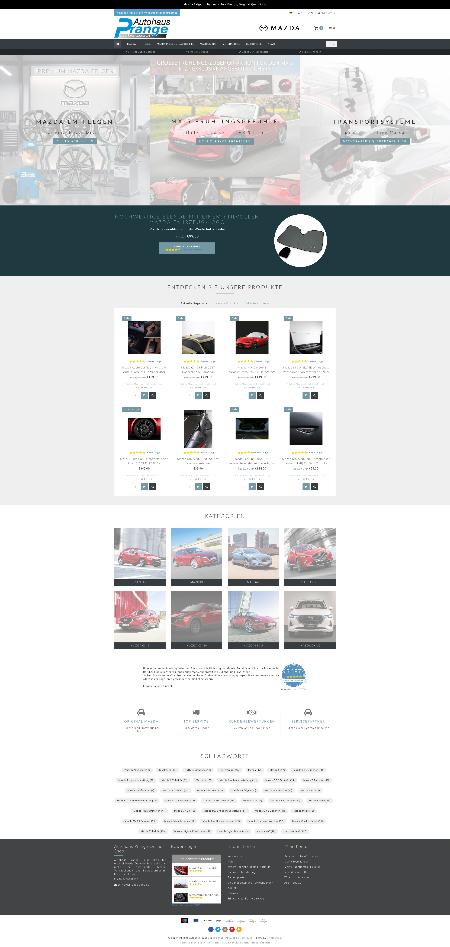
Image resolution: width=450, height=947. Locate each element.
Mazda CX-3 (310, 790)
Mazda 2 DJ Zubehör (308, 770)
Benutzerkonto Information (301, 856)
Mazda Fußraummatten (150, 811)
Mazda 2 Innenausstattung (135, 780)
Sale (148, 44)
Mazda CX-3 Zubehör (180, 800)
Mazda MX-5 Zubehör (270, 811)
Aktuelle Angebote (194, 303)
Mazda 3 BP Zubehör (280, 780)
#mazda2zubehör (137, 770)
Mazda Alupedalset (278, 790)
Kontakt (232, 888)
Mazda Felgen (319, 800)
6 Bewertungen (261, 452)
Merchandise (231, 44)
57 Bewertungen (261, 361)
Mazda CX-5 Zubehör (285, 800)
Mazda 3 (203, 780)
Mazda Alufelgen (244, 790)
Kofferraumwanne (198, 770)
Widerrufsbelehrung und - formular (250, 866)
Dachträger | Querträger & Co (375, 141)
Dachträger (167, 770)
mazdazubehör (295, 831)
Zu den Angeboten (75, 141)
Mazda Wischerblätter (307, 821)
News (271, 44)
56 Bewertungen (207, 452)
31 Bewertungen (315, 361)
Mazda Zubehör (153, 831)
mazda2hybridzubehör (234, 831)
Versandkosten (144, 387)
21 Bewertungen (153, 361)
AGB (230, 861)
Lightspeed (246, 938)
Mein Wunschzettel (296, 872)
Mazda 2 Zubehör (174, 780)
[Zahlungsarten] (184, 920)
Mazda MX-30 (184, 811)
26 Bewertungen (207, 361)
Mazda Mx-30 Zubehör (140, 821)
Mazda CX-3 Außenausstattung (137, 800)
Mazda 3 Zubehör (316, 780)
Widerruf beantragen (297, 877)
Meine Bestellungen (296, 861)
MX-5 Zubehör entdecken (224, 141)
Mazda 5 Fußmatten (140, 790)
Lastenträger (230, 770)
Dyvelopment (274, 938)
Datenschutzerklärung (241, 872)
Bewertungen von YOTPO (187, 905)
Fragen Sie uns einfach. (158, 686)
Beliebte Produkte (257, 303)
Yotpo (267, 943)
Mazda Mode (208, 44)
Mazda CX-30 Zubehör (219, 800)
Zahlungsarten (237, 877)
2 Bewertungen (153, 452)
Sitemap (233, 893)
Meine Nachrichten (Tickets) (302, 866)
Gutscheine (254, 44)
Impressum (235, 856)
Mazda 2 (277, 770)
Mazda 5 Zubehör (176, 790)
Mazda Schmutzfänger (179, 821)
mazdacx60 (266, 831)
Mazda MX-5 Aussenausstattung (225, 811)
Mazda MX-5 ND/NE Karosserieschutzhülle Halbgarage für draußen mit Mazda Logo (252, 372)
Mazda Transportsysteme (266, 821)
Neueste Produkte (226, 303)
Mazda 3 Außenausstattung (238, 780)
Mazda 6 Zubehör (210, 790)
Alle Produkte (292, 882)
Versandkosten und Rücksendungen (250, 882)
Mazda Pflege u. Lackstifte (175, 44)
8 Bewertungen (192, 249)
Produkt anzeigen (189, 249)
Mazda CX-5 (252, 800)
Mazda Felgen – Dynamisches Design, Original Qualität (223, 4)
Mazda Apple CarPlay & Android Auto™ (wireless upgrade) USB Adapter (144, 372)
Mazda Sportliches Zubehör (221, 821)
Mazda (131, 44)
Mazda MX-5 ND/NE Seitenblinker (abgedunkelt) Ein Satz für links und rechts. (306, 463)
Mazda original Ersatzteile (192, 831)
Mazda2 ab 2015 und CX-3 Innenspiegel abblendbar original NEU (252, 463)
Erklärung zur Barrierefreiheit (246, 898)
